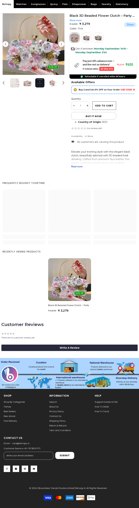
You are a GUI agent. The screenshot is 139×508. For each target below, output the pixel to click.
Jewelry (106, 4)
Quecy (54, 4)
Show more (76, 20)
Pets (65, 4)
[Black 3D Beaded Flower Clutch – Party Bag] (69, 279)
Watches (21, 4)
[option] (33, 44)
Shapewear (79, 4)
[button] (5, 44)
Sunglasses (38, 4)
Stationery (122, 4)
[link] (24, 237)
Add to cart (104, 105)
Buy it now (94, 116)
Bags (94, 4)
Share (130, 24)
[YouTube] (34, 469)
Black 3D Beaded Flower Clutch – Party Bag (69, 305)
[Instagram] (16, 469)
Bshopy (7, 4)
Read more (77, 166)
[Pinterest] (25, 469)
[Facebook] (7, 469)
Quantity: (76, 99)
